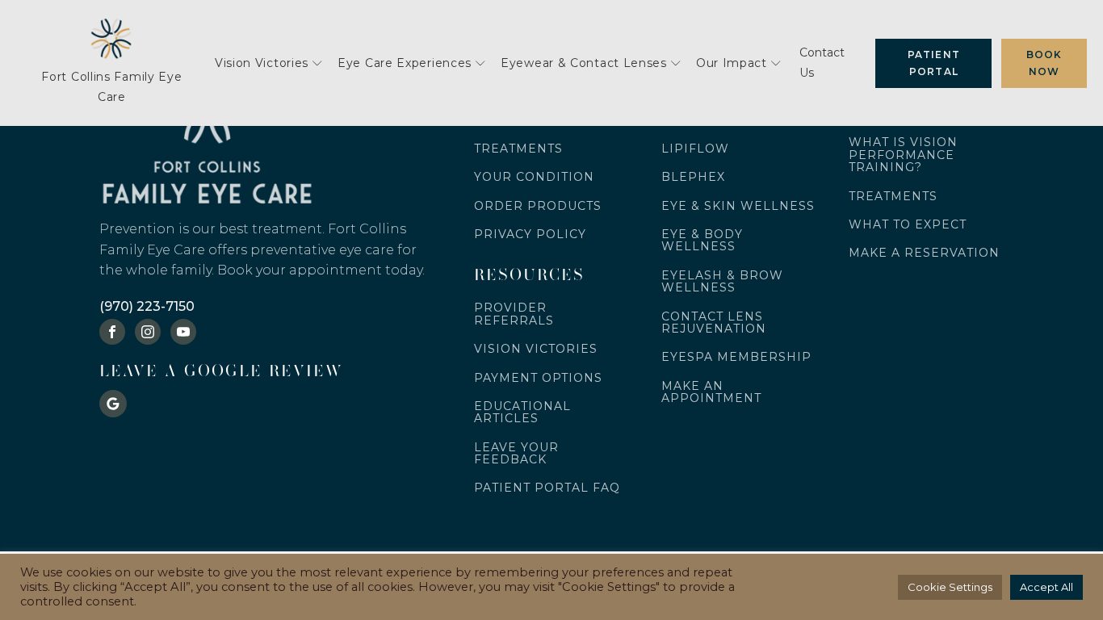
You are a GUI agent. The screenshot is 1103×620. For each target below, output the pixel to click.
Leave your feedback (516, 454)
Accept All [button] (1046, 586)
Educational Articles (522, 412)
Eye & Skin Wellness (738, 206)
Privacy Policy (530, 234)
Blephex (693, 177)
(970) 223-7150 (147, 306)
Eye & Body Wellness (702, 240)
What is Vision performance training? (903, 155)
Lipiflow (695, 149)
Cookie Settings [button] (950, 586)
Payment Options (538, 378)
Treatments (518, 149)
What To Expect (908, 225)
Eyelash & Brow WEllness (722, 282)
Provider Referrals (514, 314)
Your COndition (534, 177)
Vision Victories (536, 349)
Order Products (538, 206)
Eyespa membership (736, 357)
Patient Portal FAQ (547, 488)
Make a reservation (924, 253)
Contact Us (822, 62)
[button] (268, 63)
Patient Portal (934, 63)
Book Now (1044, 63)
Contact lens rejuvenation (713, 323)
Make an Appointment (711, 392)
